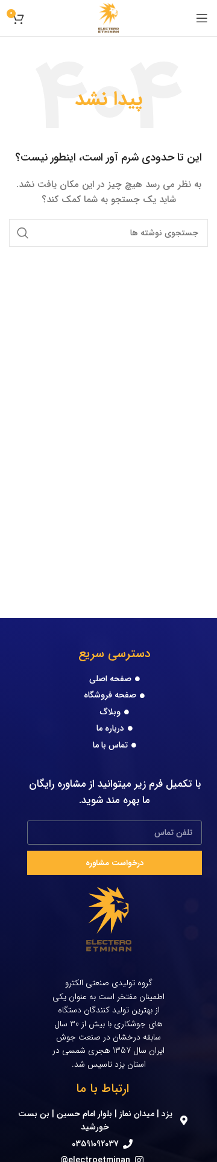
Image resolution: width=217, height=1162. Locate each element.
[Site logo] (108, 17)
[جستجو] (23, 233)
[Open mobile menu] (202, 18)
